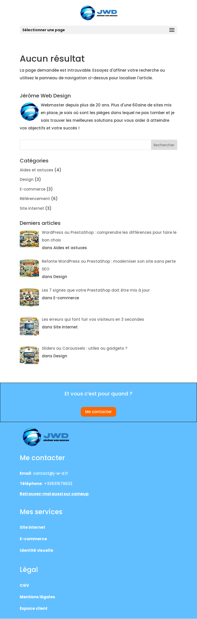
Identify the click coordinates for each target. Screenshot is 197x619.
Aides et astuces (36, 170)
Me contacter (98, 411)
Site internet (32, 208)
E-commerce (32, 189)
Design (27, 179)
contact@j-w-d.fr (50, 473)
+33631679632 (58, 483)
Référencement (35, 198)
